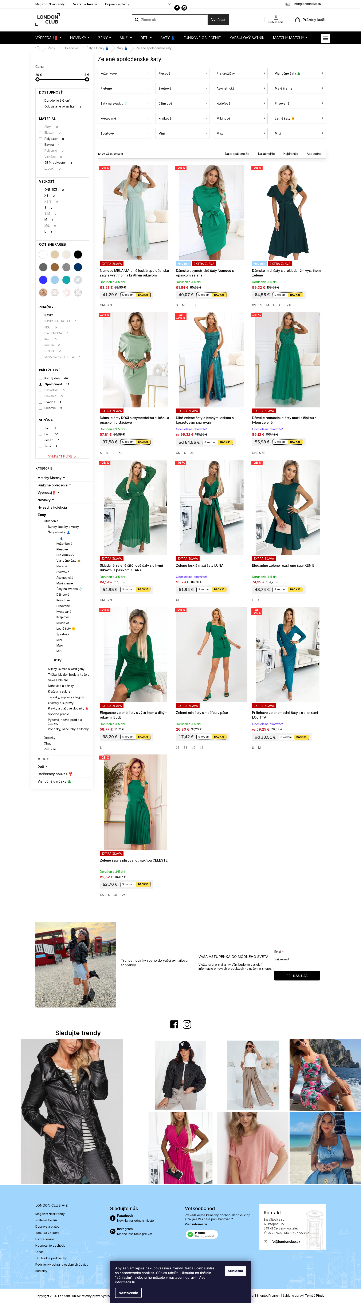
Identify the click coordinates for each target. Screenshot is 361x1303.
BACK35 (143, 294)
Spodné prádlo (58, 714)
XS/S (51, 201)
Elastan (52, 132)
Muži (41, 759)
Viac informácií (196, 1224)
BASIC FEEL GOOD (60, 321)
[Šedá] (43, 267)
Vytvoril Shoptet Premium (262, 1295)
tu (133, 1282)
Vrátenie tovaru (85, 4)
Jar (50, 428)
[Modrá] (43, 280)
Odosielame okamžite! (63, 106)
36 (178, 747)
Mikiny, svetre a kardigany (66, 669)
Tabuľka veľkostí (47, 1233)
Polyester (54, 138)
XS (49, 195)
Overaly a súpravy (61, 703)
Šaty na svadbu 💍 (69, 589)
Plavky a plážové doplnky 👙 (68, 708)
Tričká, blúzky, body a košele (68, 674)
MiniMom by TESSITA (62, 357)
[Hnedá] (55, 267)
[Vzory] (43, 292)
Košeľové (63, 600)
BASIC (51, 315)
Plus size (50, 749)
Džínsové (63, 594)
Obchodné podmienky (51, 1258)
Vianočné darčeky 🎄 (54, 781)
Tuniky (57, 660)
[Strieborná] (66, 267)
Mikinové (62, 623)
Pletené (61, 566)
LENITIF (52, 351)
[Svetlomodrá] (55, 280)
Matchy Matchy (50, 478)
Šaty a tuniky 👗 (59, 532)
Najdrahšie (290, 153)
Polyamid (54, 150)
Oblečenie (51, 521)
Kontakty (41, 1271)
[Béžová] (55, 254)
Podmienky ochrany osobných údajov (61, 1264)
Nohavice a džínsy (61, 686)
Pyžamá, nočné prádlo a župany (65, 721)
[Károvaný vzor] (55, 292)
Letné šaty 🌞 (65, 628)
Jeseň (51, 440)
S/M (50, 213)
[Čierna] (78, 254)
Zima (50, 446)
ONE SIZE (54, 189)
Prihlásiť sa (296, 976)
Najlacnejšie (266, 153)
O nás (39, 1252)
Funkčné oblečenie (53, 485)
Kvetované (63, 611)
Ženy (42, 515)
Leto (51, 434)
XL (196, 305)
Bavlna (51, 144)
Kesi (50, 339)
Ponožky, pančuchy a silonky (68, 729)
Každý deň (56, 378)
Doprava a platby (117, 4)
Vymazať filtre (60, 456)
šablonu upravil (304, 1295)
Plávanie (53, 396)
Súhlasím (235, 1271)
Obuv (47, 743)
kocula (52, 345)
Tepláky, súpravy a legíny (66, 697)
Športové (63, 634)
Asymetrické (65, 577)
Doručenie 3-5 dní (60, 100)
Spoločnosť (57, 384)
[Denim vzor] (78, 280)
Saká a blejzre (58, 680)
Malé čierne (64, 583)
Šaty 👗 (57, 538)
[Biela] (43, 254)
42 (201, 747)
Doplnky (49, 737)
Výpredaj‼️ (47, 492)
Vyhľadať (218, 20)
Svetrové (62, 572)
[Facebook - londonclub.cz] (177, 8)
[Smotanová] (66, 254)
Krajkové (62, 617)
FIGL (50, 327)
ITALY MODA (56, 333)
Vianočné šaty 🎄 (68, 560)
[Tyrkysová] (66, 280)
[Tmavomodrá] (78, 267)
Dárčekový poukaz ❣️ (55, 774)
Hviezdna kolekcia (52, 507)
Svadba (53, 402)
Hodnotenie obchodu (50, 1245)
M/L (50, 225)
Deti (41, 766)
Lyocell (52, 168)
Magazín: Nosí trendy (50, 4)
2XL (289, 305)
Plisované (63, 606)
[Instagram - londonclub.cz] (184, 8)
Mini (59, 640)
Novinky (44, 500)
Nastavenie (128, 1293)
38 (185, 747)
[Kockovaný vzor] (78, 292)
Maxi (59, 645)
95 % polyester (58, 162)
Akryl (51, 126)
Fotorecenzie (44, 1239)
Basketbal (54, 390)
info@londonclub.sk (284, 1241)
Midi (59, 651)
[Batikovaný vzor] (66, 292)
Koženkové (64, 543)
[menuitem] (48, 37)
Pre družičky (65, 555)
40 (193, 747)
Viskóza (53, 156)
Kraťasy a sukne (59, 691)
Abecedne (314, 153)
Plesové (53, 408)
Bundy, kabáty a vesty (63, 526)
